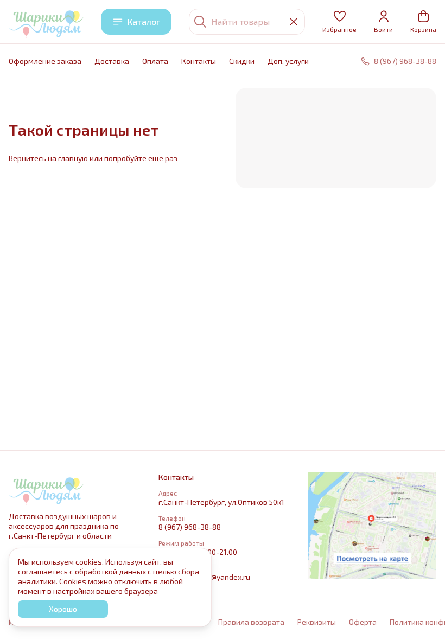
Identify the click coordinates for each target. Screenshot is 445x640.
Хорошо (63, 608)
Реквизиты (316, 621)
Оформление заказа (45, 61)
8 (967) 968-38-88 (189, 527)
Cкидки (242, 61)
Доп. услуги (288, 61)
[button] (339, 22)
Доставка (111, 61)
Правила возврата (251, 621)
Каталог (144, 21)
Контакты (198, 61)
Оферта (363, 621)
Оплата (155, 61)
